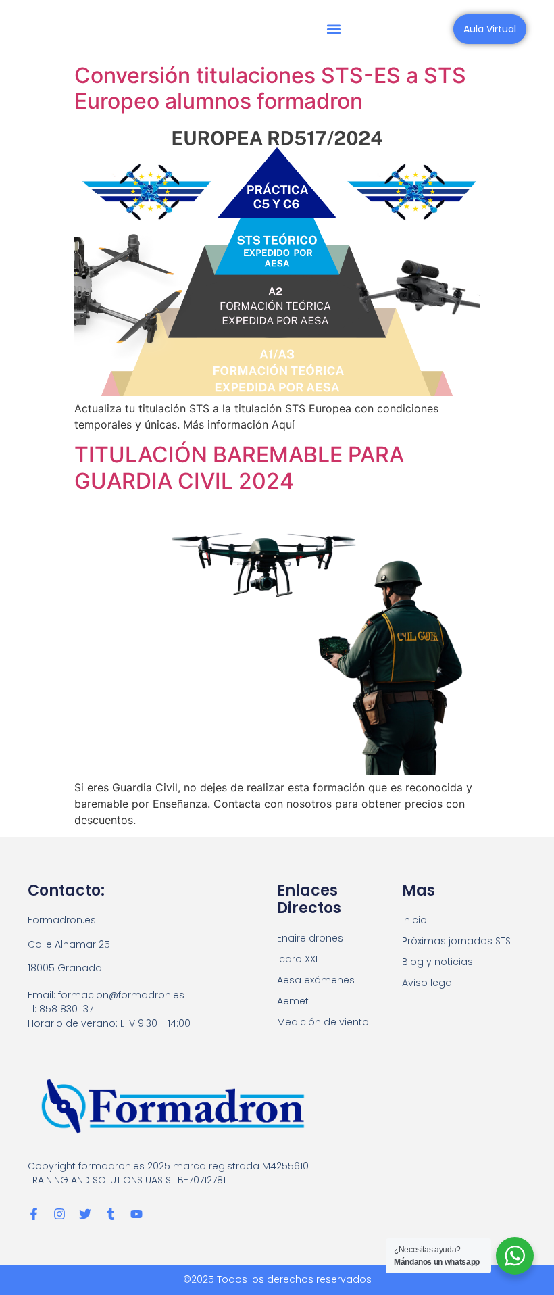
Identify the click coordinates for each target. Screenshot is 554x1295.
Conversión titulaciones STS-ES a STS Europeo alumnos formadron (270, 88)
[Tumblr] (111, 1214)
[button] (333, 29)
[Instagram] (59, 1214)
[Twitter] (85, 1214)
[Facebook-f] (34, 1214)
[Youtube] (136, 1214)
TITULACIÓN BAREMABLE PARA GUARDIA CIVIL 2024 (239, 467)
